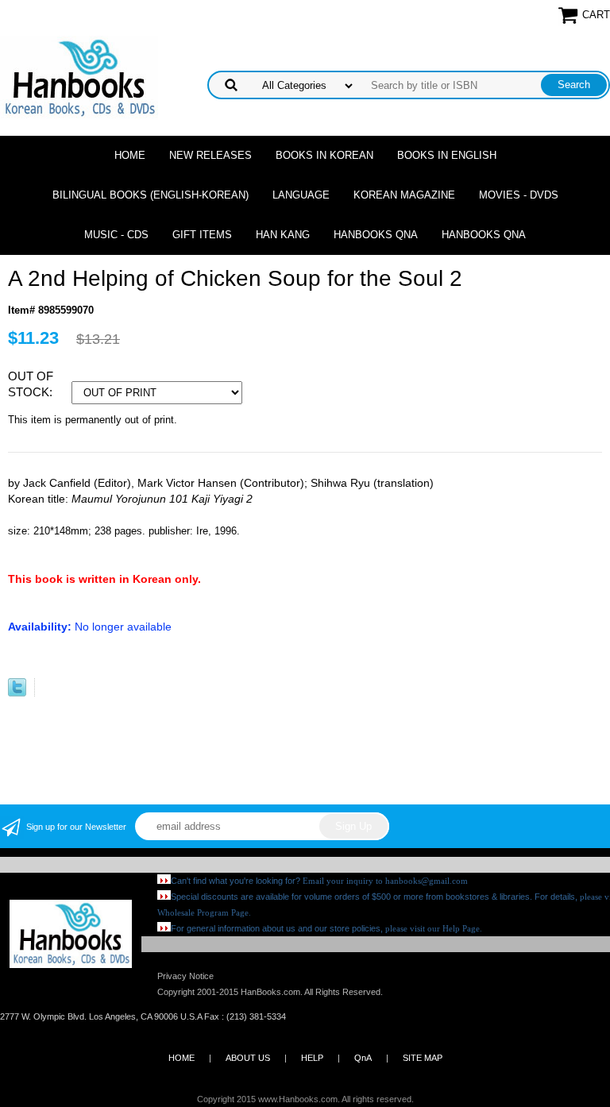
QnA (363, 1058)
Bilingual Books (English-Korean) (150, 195)
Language (301, 195)
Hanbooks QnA (376, 235)
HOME (181, 1058)
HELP (312, 1058)
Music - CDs (116, 235)
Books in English (446, 155)
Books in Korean (324, 155)
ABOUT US (248, 1058)
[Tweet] (17, 693)
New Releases (210, 155)
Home (129, 155)
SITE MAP (422, 1058)
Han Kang (283, 235)
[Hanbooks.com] (79, 77)
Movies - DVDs (518, 195)
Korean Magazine (404, 195)
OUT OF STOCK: (32, 384)
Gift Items (202, 235)
